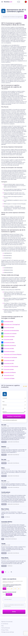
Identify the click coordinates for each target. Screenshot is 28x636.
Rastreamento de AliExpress (10, 372)
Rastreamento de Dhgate (9, 378)
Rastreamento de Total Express (10, 357)
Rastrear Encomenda (6, 621)
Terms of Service (5, 628)
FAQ (2, 625)
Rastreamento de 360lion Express (11, 366)
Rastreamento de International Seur (11, 330)
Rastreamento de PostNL (9, 360)
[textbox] (14, 17)
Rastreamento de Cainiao (9, 342)
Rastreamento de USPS (9, 363)
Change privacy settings (7, 632)
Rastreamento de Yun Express (10, 333)
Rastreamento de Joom (9, 375)
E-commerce (4, 623)
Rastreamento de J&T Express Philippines (12, 354)
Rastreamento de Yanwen (9, 336)
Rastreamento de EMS (8, 339)
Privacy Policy (4, 630)
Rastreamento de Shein (9, 369)
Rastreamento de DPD (8, 321)
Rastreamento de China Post (10, 345)
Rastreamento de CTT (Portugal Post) (12, 324)
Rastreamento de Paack (9, 327)
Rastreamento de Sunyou (9, 351)
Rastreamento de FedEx (9, 348)
